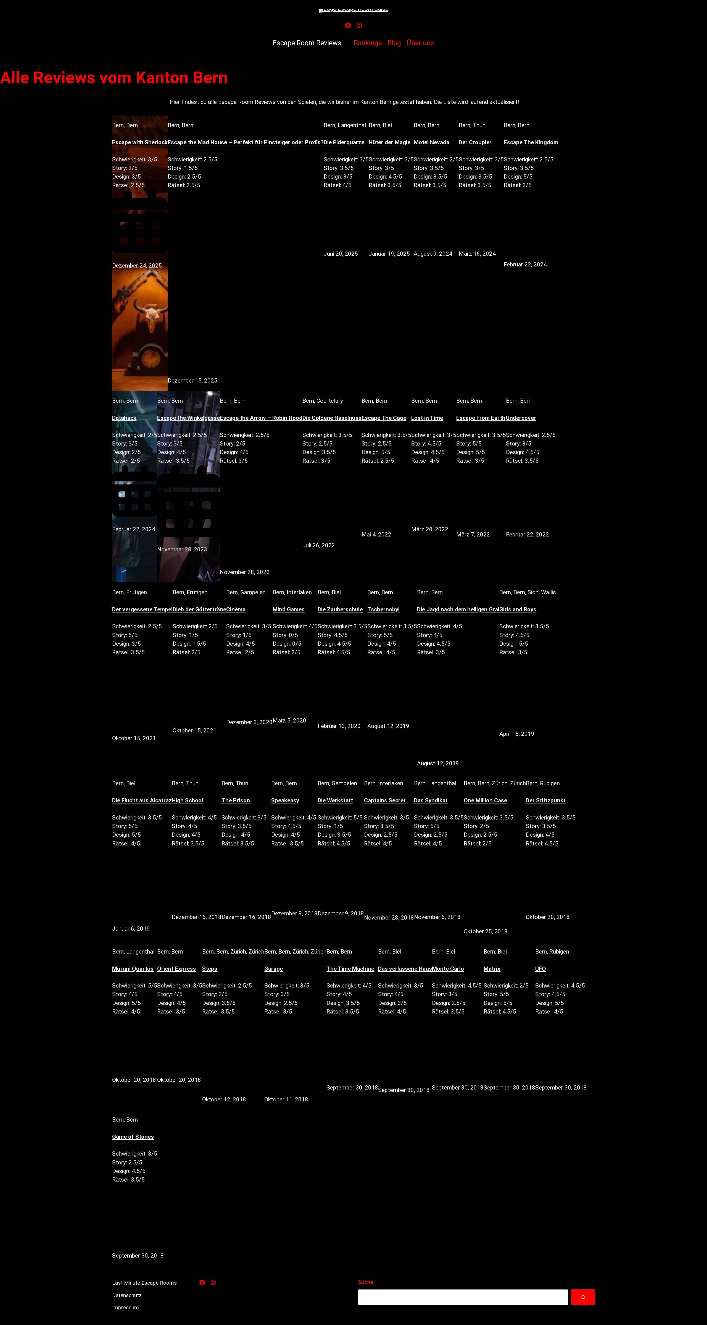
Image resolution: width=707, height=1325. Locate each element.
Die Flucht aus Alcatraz (142, 800)
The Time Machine (350, 968)
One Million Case (485, 800)
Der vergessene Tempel (142, 609)
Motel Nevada (431, 142)
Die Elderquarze (344, 142)
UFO (540, 968)
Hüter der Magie (389, 142)
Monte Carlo (448, 968)
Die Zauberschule (340, 609)
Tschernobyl (383, 609)
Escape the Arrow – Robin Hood (261, 418)
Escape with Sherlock (140, 142)
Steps (209, 968)
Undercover (521, 418)
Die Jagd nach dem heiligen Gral (458, 609)
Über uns (420, 43)
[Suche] (583, 1297)
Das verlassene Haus (405, 968)
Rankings (368, 43)
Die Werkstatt (335, 800)
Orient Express (176, 968)
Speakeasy (285, 800)
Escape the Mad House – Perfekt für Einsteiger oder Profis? (246, 142)
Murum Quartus (133, 968)
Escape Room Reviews (307, 43)
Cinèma (236, 609)
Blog (394, 43)
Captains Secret (385, 800)
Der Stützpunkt (546, 800)
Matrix (492, 968)
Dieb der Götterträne (199, 609)
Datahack (124, 418)
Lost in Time (427, 418)
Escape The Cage (384, 418)
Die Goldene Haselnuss (332, 418)
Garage (273, 968)
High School (187, 800)
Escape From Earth (480, 418)
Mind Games (289, 609)
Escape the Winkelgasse (188, 418)
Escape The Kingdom (531, 142)
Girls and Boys (517, 609)
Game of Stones (133, 1136)
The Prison (235, 800)
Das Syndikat (431, 800)
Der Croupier (475, 142)
